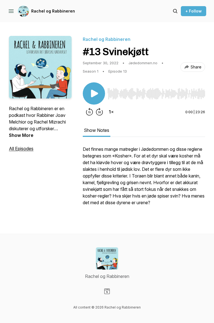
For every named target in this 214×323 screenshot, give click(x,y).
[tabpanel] (144, 178)
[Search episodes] (175, 11)
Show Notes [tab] (96, 130)
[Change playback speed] (111, 112)
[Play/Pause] (94, 93)
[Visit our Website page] (107, 291)
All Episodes (21, 148)
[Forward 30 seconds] (99, 112)
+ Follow (193, 11)
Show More (21, 135)
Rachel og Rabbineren (53, 11)
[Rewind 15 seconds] (89, 112)
